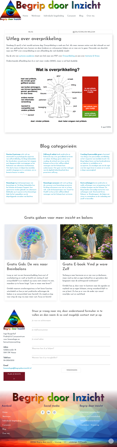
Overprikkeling (69, 56)
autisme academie (26, 56)
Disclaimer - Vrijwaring (89, 425)
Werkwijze (35, 16)
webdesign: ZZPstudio (78, 442)
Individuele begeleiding (54, 16)
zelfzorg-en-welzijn (85, 32)
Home (25, 16)
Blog (81, 16)
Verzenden (71, 370)
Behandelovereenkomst (90, 421)
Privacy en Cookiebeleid (90, 417)
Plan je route (14, 374)
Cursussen (71, 16)
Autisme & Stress (92, 56)
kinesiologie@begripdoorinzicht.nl (17, 368)
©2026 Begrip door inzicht (41, 442)
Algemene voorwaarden (90, 412)
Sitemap (58, 442)
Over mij (90, 16)
